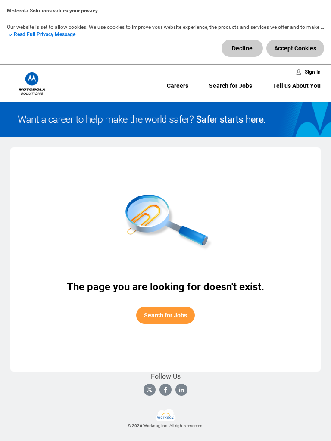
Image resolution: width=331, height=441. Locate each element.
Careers (177, 85)
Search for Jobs (230, 85)
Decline (242, 48)
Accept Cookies (295, 48)
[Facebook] (165, 390)
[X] (150, 390)
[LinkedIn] (181, 390)
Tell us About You (297, 85)
